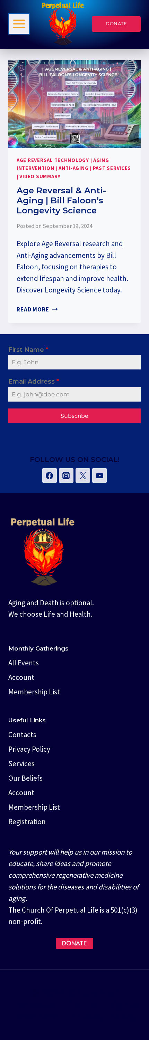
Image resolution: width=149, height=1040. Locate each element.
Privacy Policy (29, 749)
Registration (27, 821)
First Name (28, 350)
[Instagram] (66, 475)
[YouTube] (99, 475)
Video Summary (40, 176)
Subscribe (74, 416)
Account (21, 677)
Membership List (34, 691)
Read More (37, 309)
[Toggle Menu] (19, 24)
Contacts (22, 734)
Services (21, 763)
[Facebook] (49, 475)
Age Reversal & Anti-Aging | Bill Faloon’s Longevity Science (61, 200)
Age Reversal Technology (53, 160)
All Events (23, 662)
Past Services (112, 168)
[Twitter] (83, 475)
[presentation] (74, 104)
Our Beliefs (25, 778)
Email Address (33, 381)
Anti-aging (73, 168)
